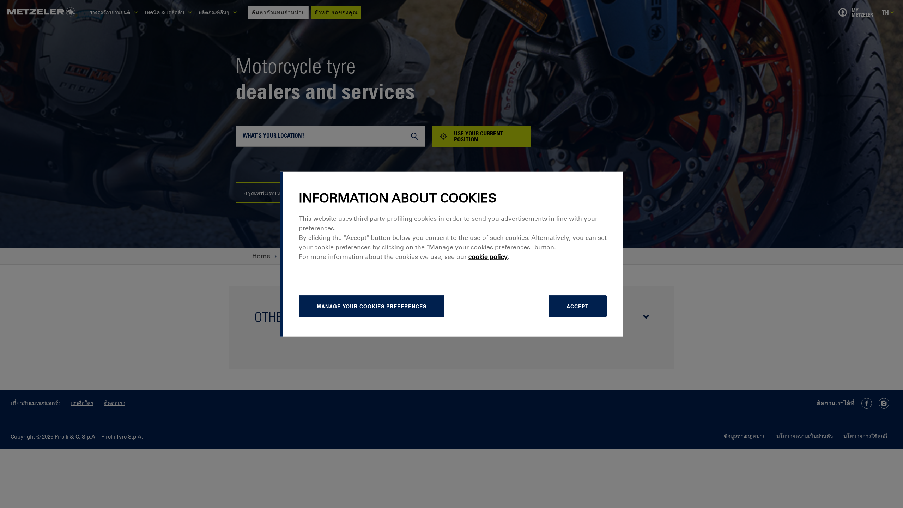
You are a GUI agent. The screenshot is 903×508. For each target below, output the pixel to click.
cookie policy (488, 256)
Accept (577, 305)
